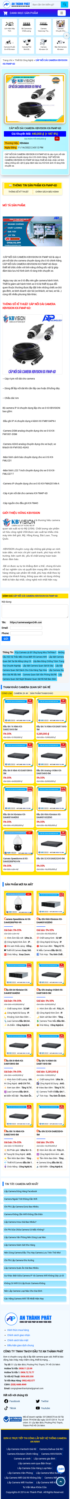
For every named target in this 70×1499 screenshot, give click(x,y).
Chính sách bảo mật (17, 1340)
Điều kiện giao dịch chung (20, 1345)
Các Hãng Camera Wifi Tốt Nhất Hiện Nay (24, 1298)
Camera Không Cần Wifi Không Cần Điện (23, 1214)
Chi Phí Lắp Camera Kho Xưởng (19, 1260)
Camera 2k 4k (21, 693)
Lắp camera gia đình (44, 1458)
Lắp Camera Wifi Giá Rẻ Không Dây (23, 1477)
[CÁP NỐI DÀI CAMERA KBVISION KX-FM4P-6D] (35, 98)
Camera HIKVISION (51, 1454)
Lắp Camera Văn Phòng (20, 1473)
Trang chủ (7, 60)
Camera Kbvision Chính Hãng (22, 1454)
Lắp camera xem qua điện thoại (34, 1463)
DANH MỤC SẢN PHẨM (24, 13)
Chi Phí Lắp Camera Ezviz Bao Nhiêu (21, 1206)
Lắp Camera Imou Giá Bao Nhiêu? (20, 1222)
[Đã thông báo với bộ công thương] (12, 1419)
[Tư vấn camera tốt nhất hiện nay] (67, 36)
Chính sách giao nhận (18, 1335)
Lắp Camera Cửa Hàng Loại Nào (35, 1468)
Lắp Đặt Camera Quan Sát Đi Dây (38, 666)
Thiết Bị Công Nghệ (24, 60)
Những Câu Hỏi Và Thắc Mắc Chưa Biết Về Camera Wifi (34, 654)
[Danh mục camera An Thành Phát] (62, 13)
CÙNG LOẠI (7, 693)
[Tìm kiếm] (64, 4)
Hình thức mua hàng (18, 1330)
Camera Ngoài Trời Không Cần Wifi (20, 1199)
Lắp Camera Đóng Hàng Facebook (20, 1191)
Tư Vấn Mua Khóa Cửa (35, 1487)
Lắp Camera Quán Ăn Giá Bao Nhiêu (21, 1268)
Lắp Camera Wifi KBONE (49, 1482)
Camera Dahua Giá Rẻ (51, 1449)
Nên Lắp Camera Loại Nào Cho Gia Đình (23, 1291)
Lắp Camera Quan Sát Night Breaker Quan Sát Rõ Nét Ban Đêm (32, 676)
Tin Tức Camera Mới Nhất (21, 1184)
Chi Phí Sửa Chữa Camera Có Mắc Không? (24, 1229)
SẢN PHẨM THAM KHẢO (41, 693)
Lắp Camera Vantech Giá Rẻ (21, 1449)
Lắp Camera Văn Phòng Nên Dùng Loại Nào (25, 1237)
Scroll (61, 1481)
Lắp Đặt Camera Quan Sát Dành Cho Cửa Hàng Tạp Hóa (33, 668)
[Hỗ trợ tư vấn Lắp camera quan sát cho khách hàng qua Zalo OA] (61, 1469)
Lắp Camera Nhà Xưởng (49, 1473)
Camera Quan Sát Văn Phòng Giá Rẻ (39, 674)
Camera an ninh (22, 1458)
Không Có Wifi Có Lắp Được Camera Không (24, 1283)
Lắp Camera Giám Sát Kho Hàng (19, 1245)
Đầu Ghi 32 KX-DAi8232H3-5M (51, 858)
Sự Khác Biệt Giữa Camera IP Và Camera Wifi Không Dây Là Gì (34, 1275)
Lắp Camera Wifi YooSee (20, 1482)
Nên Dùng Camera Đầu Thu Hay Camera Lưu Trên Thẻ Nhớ (32, 1252)
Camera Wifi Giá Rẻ (55, 1477)
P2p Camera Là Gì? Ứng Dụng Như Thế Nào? (35, 652)
